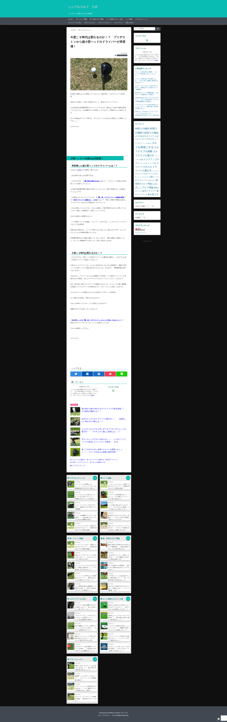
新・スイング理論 (81, 19)
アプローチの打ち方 (146, 139)
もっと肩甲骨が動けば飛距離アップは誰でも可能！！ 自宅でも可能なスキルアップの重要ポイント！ (85, 588)
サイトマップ (118, 22)
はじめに (70, 19)
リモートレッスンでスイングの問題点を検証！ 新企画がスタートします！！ (85, 699)
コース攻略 (129, 19)
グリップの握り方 (147, 143)
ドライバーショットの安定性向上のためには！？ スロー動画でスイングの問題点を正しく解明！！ (85, 688)
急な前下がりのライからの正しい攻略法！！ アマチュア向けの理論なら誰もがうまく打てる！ (118, 517)
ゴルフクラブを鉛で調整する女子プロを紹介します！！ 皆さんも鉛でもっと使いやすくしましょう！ (85, 607)
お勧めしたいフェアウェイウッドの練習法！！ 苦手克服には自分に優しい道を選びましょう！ (118, 617)
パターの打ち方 (144, 174)
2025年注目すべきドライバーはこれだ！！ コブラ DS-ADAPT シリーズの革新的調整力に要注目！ (147, 99)
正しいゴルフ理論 (144, 187)
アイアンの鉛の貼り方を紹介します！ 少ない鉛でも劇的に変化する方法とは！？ (146, 80)
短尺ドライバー (112, 460)
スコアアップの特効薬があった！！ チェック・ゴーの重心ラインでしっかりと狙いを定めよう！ (119, 496)
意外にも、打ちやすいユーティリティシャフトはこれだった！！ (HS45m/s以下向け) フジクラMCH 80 (147, 113)
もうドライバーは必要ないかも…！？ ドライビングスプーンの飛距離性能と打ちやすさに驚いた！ (85, 486)
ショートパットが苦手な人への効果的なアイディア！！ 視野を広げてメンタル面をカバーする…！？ (85, 578)
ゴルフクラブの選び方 (95, 460)
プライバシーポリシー (104, 22)
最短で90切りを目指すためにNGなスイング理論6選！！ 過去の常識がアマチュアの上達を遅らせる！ (119, 546)
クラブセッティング (141, 19)
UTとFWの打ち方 (142, 136)
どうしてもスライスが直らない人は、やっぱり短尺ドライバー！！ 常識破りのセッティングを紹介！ (85, 496)
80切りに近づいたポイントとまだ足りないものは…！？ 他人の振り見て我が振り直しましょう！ (85, 667)
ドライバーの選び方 (77, 460)
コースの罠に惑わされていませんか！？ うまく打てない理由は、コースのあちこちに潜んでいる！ (118, 507)
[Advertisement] (98, 140)
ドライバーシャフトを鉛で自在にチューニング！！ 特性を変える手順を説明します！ (146, 106)
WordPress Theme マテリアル (117, 713)
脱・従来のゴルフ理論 (96, 19)
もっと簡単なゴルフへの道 (114, 19)
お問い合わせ (130, 22)
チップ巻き (153, 163)
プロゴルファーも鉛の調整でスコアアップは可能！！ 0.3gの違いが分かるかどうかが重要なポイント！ (85, 648)
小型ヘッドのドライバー (79, 462)
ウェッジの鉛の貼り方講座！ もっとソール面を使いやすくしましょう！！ (146, 73)
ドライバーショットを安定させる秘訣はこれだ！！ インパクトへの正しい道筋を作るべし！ (118, 638)
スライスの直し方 (144, 163)
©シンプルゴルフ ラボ (106, 715)
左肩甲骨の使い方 (152, 180)
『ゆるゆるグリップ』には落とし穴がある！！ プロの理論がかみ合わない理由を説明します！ (118, 557)
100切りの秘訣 (151, 132)
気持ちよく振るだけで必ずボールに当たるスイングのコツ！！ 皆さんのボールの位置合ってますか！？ (118, 607)
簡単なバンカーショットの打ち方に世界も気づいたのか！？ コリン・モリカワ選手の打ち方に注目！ (85, 638)
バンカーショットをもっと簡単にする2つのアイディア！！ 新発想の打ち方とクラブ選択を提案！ (86, 528)
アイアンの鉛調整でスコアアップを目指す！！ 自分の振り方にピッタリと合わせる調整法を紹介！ (85, 517)
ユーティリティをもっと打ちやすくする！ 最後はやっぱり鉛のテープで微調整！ (85, 507)
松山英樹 (154, 184)
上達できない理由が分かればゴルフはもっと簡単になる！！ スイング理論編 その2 (118, 588)
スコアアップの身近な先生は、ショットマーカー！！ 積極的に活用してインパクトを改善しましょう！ (118, 628)
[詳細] (92, 395)
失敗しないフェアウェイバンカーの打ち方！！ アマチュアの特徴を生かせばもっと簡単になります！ (118, 528)
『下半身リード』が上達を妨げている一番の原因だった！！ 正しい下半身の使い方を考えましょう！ (118, 578)
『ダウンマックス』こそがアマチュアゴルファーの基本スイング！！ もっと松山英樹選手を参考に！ (85, 617)
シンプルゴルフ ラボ (83, 6)
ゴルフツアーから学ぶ (74, 22)
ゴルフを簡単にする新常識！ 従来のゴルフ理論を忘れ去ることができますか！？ (118, 567)
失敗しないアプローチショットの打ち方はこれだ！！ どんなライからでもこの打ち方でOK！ (85, 557)
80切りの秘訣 (142, 128)
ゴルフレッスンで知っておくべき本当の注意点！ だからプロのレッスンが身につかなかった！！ (118, 648)
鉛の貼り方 (153, 194)
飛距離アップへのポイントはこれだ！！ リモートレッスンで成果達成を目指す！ (85, 678)
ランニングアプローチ (142, 177)
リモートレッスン (89, 22)
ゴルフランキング (140, 232)
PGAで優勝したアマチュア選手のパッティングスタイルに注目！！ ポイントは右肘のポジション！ (85, 628)
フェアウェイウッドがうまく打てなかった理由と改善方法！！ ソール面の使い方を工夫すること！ (85, 567)
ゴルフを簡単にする (97, 462)
